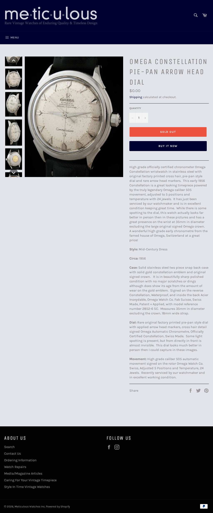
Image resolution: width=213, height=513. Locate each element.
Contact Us (12, 453)
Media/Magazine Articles (23, 473)
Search (9, 447)
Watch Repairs (15, 467)
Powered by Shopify (58, 506)
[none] (14, 61)
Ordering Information (20, 460)
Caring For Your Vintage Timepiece (30, 480)
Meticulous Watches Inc (30, 506)
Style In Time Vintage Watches (27, 487)
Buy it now (168, 146)
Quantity (135, 108)
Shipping (135, 97)
